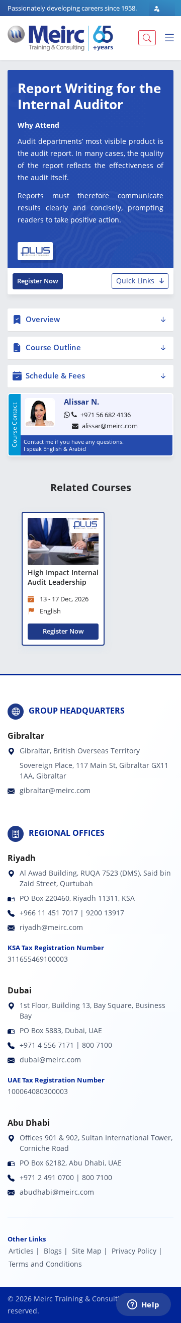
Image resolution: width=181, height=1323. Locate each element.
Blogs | (56, 1251)
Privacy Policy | (137, 1251)
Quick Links (135, 280)
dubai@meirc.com (50, 1059)
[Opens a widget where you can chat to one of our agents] (143, 1305)
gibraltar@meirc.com (55, 790)
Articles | (24, 1251)
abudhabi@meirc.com (57, 1192)
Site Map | (90, 1251)
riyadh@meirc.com (51, 927)
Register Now (37, 280)
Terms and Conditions (45, 1264)
